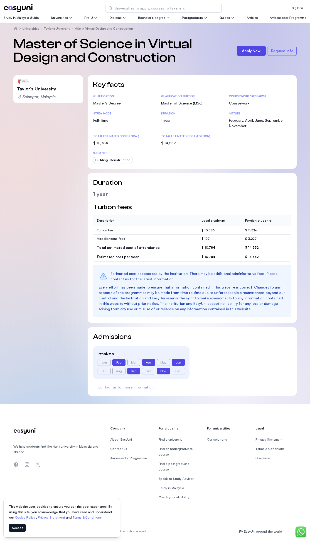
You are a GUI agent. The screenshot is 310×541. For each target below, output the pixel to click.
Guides (224, 17)
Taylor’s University (57, 28)
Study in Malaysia (171, 488)
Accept (17, 528)
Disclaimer (263, 458)
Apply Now (251, 51)
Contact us (118, 449)
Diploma (116, 17)
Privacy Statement (52, 517)
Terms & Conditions (88, 517)
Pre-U (88, 17)
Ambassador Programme (288, 17)
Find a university (170, 439)
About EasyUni (121, 439)
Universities (59, 17)
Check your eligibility (174, 497)
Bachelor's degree (151, 17)
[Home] (15, 28)
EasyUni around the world (263, 531)
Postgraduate (192, 17)
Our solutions (217, 439)
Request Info (282, 51)
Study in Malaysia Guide (21, 17)
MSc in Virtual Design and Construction (104, 28)
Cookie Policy (25, 517)
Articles (252, 17)
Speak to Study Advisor (176, 478)
